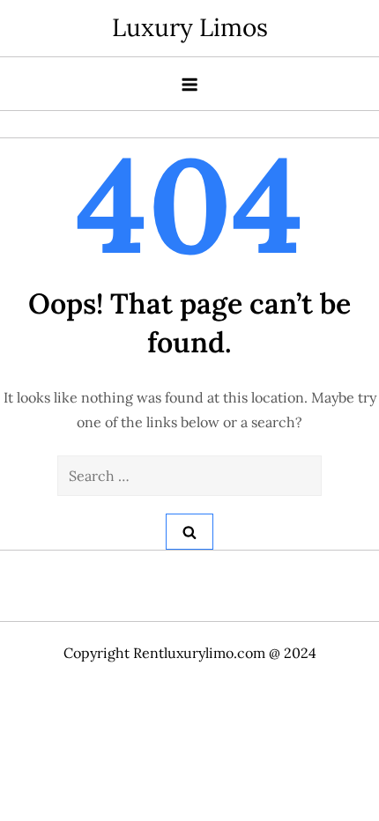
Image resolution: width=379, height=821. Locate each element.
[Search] (189, 532)
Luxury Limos (190, 27)
